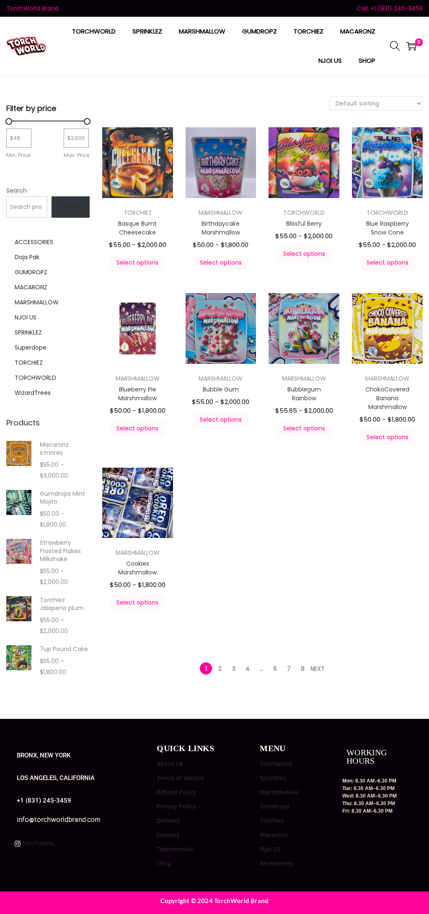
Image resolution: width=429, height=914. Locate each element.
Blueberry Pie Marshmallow (137, 393)
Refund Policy (176, 792)
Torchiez (272, 820)
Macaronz (274, 835)
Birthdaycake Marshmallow (221, 228)
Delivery (168, 820)
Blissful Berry (304, 223)
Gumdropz (275, 806)
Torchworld (276, 763)
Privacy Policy (176, 806)
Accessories (276, 863)
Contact (168, 835)
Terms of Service (180, 778)
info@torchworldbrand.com (59, 819)
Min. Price (18, 155)
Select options (137, 262)
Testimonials (175, 849)
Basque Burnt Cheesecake (137, 228)
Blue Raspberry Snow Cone (387, 228)
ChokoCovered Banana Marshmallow (387, 398)
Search (16, 190)
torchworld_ (39, 843)
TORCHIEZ (138, 213)
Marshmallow (279, 792)
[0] (411, 46)
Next (317, 668)
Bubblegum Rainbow (304, 393)
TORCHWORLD (304, 213)
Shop (164, 863)
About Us (170, 763)
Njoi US (270, 849)
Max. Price (77, 155)
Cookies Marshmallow (137, 568)
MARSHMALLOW (221, 213)
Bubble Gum (221, 389)
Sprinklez (273, 778)
